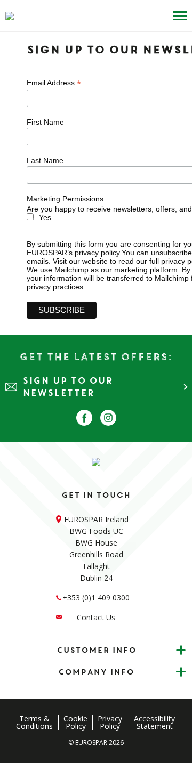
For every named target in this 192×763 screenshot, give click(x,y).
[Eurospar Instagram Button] (108, 418)
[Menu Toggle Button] (177, 15)
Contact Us (96, 617)
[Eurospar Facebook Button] (84, 418)
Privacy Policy (110, 722)
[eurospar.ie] (9, 16)
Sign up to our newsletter (67, 387)
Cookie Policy (75, 722)
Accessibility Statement (154, 722)
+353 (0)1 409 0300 (96, 597)
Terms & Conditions (34, 722)
